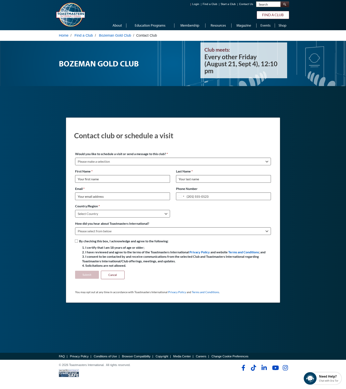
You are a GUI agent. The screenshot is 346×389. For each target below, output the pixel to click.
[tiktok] (253, 368)
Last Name (184, 171)
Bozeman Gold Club (115, 35)
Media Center (182, 356)
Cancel (112, 275)
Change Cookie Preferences (229, 356)
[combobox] (180, 196)
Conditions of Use (105, 356)
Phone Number (187, 188)
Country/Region (87, 206)
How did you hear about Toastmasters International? (112, 223)
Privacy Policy (199, 252)
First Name (84, 171)
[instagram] (285, 368)
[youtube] (274, 368)
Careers (201, 356)
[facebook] (242, 368)
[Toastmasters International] (70, 14)
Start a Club (228, 4)
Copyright (162, 356)
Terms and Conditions (243, 252)
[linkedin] (264, 368)
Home (63, 35)
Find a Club (210, 4)
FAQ (62, 356)
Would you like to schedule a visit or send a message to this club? (121, 154)
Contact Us (246, 4)
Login (195, 4)
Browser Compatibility (136, 356)
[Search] (284, 4)
